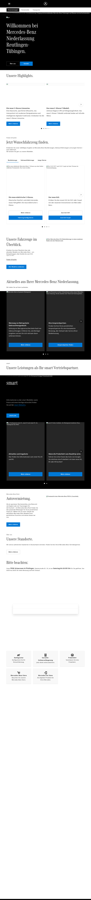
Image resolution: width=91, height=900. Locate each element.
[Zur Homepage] (45, 4)
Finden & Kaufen (11, 259)
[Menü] (9, 3)
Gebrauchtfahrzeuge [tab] (27, 160)
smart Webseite (19, 405)
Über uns (13, 64)
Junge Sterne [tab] (42, 160)
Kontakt (26, 64)
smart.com (12, 415)
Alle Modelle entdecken (16, 267)
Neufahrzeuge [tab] (12, 160)
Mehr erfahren (13, 524)
